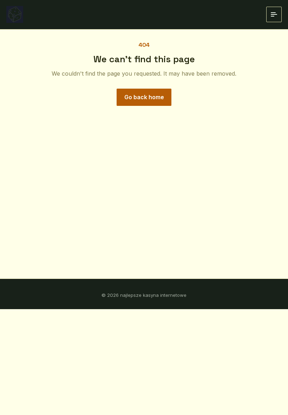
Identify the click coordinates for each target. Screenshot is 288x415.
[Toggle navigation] (274, 14)
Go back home (144, 97)
